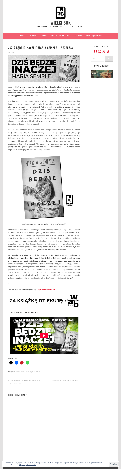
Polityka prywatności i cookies (27, 465)
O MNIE (44, 36)
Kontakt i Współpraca (60, 36)
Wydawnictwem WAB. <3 (47, 289)
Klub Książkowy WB (94, 36)
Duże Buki (78, 36)
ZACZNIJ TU (32, 36)
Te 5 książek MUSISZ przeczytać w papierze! (63, 380)
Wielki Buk (60, 22)
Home (22, 36)
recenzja (29, 372)
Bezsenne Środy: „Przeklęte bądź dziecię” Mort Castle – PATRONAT (24, 382)
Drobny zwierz (20, 372)
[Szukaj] (109, 59)
